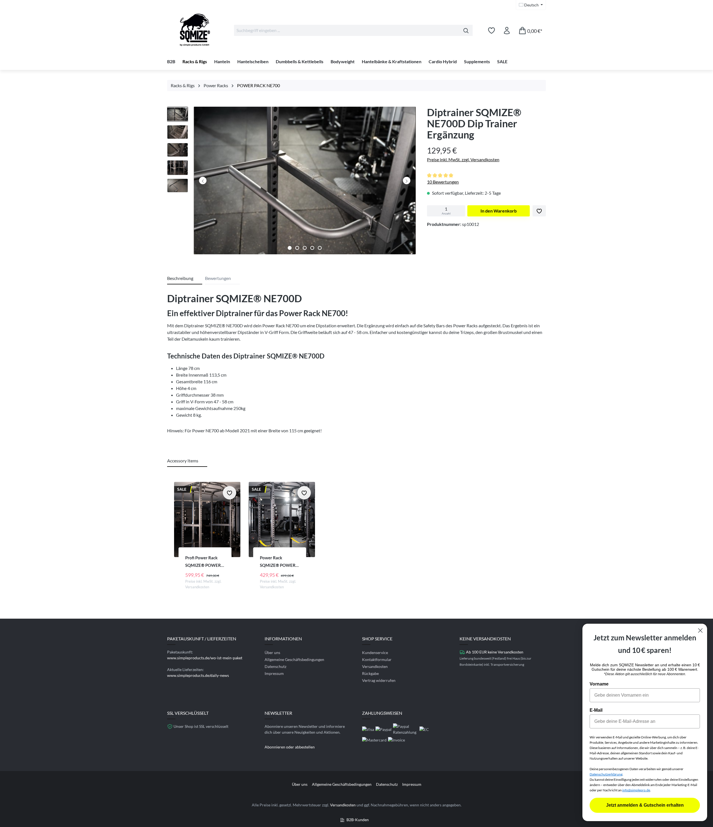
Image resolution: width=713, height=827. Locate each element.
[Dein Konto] (506, 30)
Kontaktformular (377, 659)
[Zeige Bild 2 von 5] (297, 248)
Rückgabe (370, 673)
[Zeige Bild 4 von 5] (312, 248)
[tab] (184, 278)
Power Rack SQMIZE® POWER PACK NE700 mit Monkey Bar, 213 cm (279, 562)
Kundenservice (375, 652)
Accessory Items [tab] (182, 460)
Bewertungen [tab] (218, 278)
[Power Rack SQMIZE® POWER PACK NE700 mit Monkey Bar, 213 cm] (282, 519)
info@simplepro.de (636, 790)
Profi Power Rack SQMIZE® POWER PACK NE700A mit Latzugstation (203, 562)
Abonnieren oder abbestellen (290, 747)
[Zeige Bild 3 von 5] (305, 248)
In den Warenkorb (498, 210)
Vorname (599, 684)
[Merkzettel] (491, 30)
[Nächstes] (406, 180)
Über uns (272, 652)
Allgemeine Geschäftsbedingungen (294, 659)
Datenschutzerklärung (606, 774)
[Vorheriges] (203, 180)
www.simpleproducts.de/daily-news (198, 675)
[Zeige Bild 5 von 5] (320, 248)
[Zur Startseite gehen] (195, 29)
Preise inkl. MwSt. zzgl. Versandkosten (463, 159)
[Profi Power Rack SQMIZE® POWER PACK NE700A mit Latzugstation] (207, 519)
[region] (291, 182)
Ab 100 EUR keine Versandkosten (494, 652)
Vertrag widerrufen (378, 680)
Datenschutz (275, 666)
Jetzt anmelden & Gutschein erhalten (645, 805)
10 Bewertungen (443, 181)
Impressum (274, 673)
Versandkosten (375, 666)
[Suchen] (466, 30)
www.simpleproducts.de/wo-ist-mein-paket (204, 657)
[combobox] (347, 30)
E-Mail (596, 710)
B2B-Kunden (357, 819)
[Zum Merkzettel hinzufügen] (539, 210)
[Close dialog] (700, 630)
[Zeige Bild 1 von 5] (290, 248)
